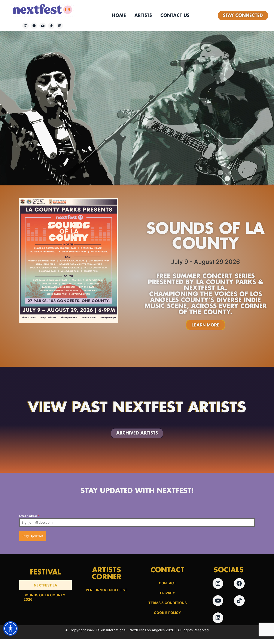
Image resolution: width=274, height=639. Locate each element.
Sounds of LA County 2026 (45, 597)
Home (119, 15)
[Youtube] (42, 26)
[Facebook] (34, 26)
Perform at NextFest (106, 590)
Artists (143, 15)
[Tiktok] (51, 26)
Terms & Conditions (167, 603)
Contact (167, 583)
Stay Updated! (32, 536)
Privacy (167, 593)
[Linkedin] (60, 26)
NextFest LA (45, 585)
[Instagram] (25, 26)
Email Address (29, 515)
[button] (10, 628)
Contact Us (174, 15)
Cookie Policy (167, 612)
